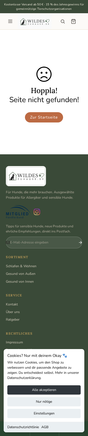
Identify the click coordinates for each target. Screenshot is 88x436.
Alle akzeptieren (44, 390)
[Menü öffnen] (10, 21)
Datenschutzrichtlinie (23, 427)
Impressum (14, 342)
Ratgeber (13, 319)
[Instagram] (37, 212)
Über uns (13, 312)
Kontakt (12, 304)
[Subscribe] (76, 242)
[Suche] (62, 21)
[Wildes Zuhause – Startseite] (35, 21)
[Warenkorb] (73, 21)
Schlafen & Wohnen (21, 266)
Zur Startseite (44, 117)
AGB (44, 427)
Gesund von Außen (20, 273)
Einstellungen (44, 413)
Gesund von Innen (20, 281)
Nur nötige (44, 401)
